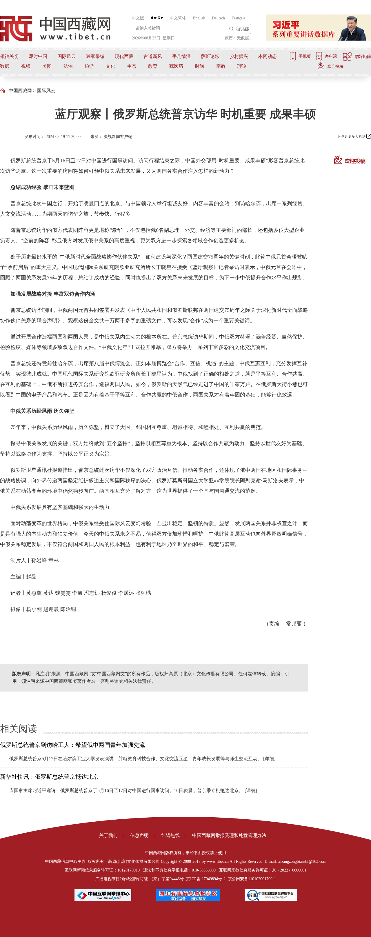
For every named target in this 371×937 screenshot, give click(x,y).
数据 (4, 66)
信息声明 (139, 835)
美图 (47, 66)
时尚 (199, 66)
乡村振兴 (239, 56)
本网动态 (267, 56)
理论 (242, 66)
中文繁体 (178, 18)
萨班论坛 (210, 56)
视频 (25, 66)
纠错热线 (170, 835)
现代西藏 (124, 56)
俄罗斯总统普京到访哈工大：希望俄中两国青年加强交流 (72, 745)
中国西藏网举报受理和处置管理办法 (229, 835)
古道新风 (152, 56)
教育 (152, 66)
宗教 (220, 66)
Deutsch (218, 18)
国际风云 (66, 56)
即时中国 (38, 56)
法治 (68, 66)
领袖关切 (9, 56)
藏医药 (176, 66)
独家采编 (95, 56)
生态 (131, 66)
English (199, 18)
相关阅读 (18, 728)
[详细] (269, 758)
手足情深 (181, 56)
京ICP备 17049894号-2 (205, 879)
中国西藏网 (20, 90)
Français (238, 18)
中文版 (138, 18)
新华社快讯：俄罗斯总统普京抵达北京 (49, 777)
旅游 (89, 66)
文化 (110, 66)
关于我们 (108, 835)
